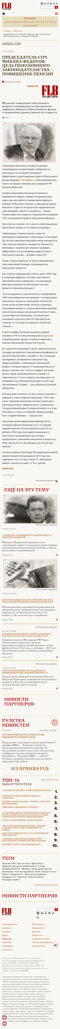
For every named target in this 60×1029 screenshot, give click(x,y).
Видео (5, 935)
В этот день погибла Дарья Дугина (22, 820)
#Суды (42, 866)
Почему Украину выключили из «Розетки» (21, 797)
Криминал (7, 928)
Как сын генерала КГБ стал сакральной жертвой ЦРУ (25, 834)
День (43, 780)
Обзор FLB (32, 86)
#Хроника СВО (9, 864)
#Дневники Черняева (11, 866)
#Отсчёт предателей (24, 872)
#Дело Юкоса (37, 864)
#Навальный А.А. (30, 866)
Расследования (9, 925)
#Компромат (8, 872)
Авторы (37, 935)
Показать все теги (46, 885)
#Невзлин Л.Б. (16, 874)
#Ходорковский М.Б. (11, 869)
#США (37, 872)
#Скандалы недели (11, 880)
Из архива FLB (30, 769)
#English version (49, 872)
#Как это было (23, 864)
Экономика (7, 946)
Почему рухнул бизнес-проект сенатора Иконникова (26, 803)
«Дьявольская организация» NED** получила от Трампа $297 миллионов (24, 840)
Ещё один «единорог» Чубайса (20, 807)
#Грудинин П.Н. (9, 877)
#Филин (5, 874)
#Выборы (25, 869)
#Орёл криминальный (41, 869)
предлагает (48, 335)
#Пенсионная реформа (44, 480)
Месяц (50, 780)
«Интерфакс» (27, 179)
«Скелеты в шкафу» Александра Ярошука (26, 790)
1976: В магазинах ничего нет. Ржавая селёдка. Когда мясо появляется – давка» (24, 828)
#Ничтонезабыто (35, 877)
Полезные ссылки (41, 939)
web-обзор (7, 950)
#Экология (22, 877)
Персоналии (38, 925)
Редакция (38, 928)
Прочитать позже (12, 82)
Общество (11, 43)
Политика (6, 942)
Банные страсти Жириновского (21, 844)
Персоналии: (30, 18)
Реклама (36, 932)
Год (56, 780)
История (6, 932)
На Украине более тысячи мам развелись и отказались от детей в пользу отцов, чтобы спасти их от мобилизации (26, 815)
